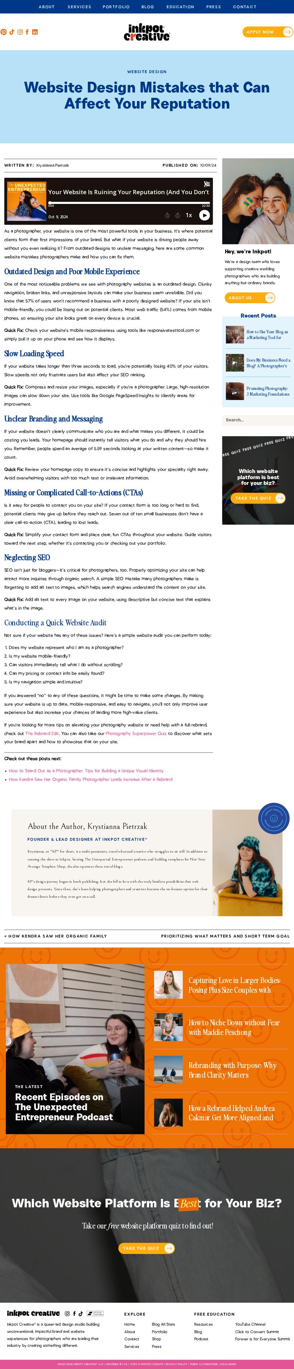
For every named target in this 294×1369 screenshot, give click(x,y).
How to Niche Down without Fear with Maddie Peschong (234, 1027)
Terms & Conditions (204, 1364)
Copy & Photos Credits (146, 1364)
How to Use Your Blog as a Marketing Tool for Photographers (267, 337)
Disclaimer (228, 1364)
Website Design (147, 72)
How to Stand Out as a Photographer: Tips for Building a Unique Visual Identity (86, 771)
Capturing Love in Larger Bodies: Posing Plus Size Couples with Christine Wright (234, 989)
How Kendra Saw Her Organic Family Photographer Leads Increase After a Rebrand (90, 779)
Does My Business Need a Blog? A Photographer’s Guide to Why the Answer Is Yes (268, 368)
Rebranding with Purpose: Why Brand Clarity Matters (232, 1070)
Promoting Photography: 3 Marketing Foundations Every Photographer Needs (268, 397)
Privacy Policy (176, 1364)
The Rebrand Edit (42, 733)
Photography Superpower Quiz (136, 733)
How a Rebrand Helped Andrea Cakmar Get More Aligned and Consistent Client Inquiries (232, 1117)
